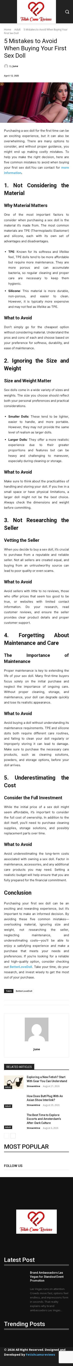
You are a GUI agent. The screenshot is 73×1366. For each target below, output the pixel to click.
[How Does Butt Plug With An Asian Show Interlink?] (14, 1101)
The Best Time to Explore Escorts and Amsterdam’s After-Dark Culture (44, 1119)
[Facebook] (7, 1172)
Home (7, 29)
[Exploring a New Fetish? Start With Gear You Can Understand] (14, 1082)
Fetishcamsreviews (40, 1354)
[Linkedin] (25, 1172)
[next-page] (13, 1135)
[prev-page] (6, 1135)
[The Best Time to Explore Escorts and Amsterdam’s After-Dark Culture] (14, 1120)
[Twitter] (44, 1172)
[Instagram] (16, 1172)
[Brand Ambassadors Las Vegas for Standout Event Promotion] (15, 1282)
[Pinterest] (35, 1172)
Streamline (33, 1086)
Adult (17, 29)
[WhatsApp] (54, 1361)
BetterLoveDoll (24, 990)
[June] (6, 66)
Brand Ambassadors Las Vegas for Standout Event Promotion (46, 1276)
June (15, 66)
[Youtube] (53, 1172)
